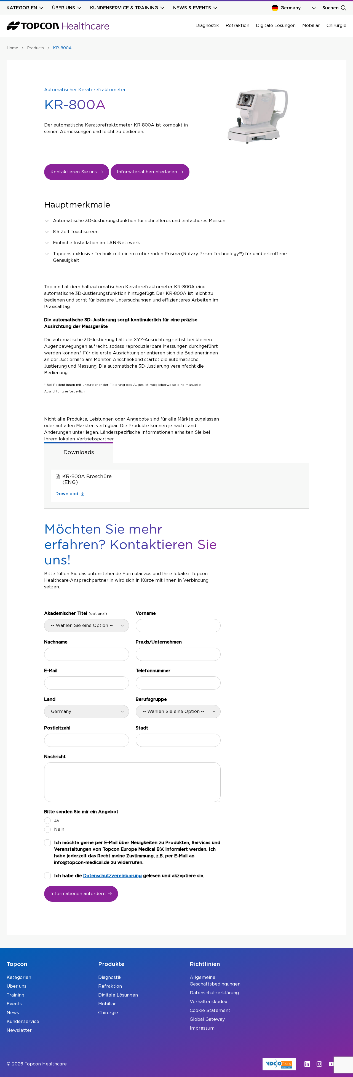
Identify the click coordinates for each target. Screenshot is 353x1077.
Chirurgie (336, 25)
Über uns (16, 986)
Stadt (142, 728)
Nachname (56, 642)
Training (15, 995)
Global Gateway (207, 1019)
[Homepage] (58, 25)
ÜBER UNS (63, 8)
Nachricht (55, 757)
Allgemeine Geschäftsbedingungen (215, 980)
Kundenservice (23, 1021)
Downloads (78, 452)
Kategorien (19, 977)
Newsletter (19, 1030)
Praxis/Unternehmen (159, 642)
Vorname (146, 613)
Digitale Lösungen (276, 25)
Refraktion (237, 25)
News (13, 1013)
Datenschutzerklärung (214, 993)
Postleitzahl (57, 728)
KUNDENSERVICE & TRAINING (124, 8)
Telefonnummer (153, 671)
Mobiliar (311, 25)
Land (49, 699)
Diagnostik (207, 25)
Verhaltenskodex (208, 1002)
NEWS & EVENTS (192, 8)
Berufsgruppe (151, 699)
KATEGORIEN (22, 8)
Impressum (202, 1028)
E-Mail (50, 671)
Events (14, 1004)
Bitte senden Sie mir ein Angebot (81, 812)
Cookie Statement (210, 1010)
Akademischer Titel (75, 613)
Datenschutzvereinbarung (112, 876)
